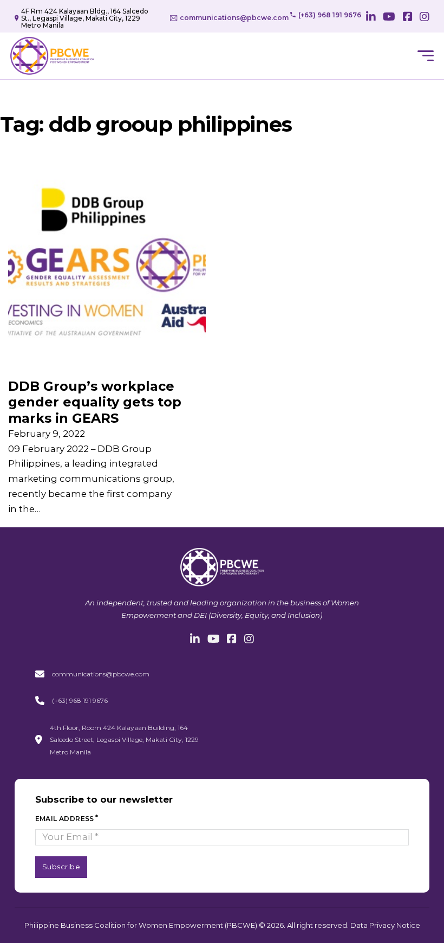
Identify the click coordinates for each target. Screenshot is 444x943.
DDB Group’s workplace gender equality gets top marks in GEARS (94, 402)
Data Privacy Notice (385, 925)
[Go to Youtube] (389, 17)
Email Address (64, 819)
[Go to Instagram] (424, 17)
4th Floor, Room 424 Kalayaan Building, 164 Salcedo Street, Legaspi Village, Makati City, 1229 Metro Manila (124, 740)
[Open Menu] (425, 55)
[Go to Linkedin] (371, 17)
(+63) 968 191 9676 (80, 700)
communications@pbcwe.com (100, 674)
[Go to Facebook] (408, 17)
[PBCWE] (52, 56)
